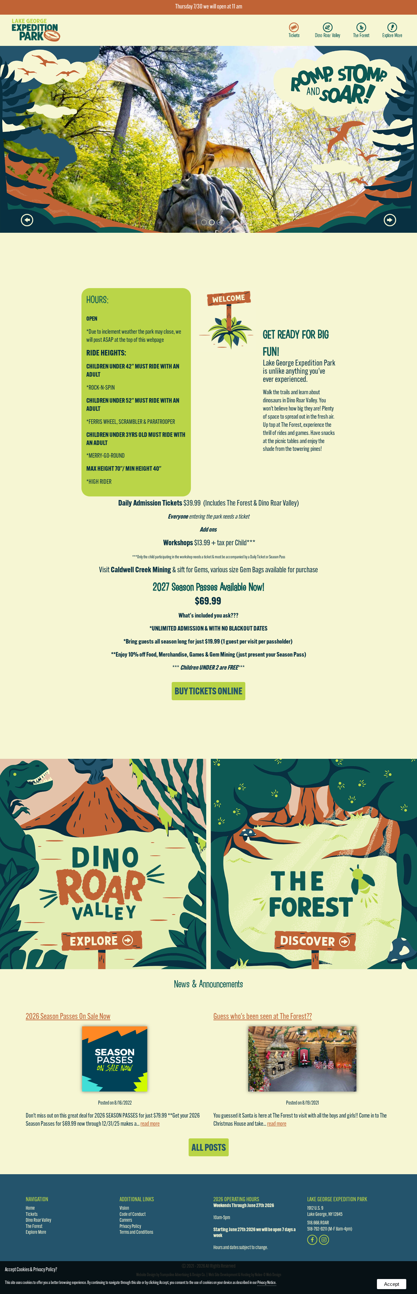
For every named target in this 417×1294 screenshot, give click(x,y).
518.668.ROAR (318, 1223)
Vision (124, 1208)
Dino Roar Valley (327, 35)
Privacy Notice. (266, 1283)
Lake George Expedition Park (337, 1200)
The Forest (361, 35)
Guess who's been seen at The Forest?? (262, 1017)
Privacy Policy (130, 1226)
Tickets (294, 35)
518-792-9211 (317, 1229)
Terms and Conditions (136, 1232)
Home (30, 1208)
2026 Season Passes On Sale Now (68, 1017)
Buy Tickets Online (208, 692)
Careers (126, 1220)
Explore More (392, 35)
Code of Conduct (133, 1214)
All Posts (209, 1148)
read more (150, 1124)
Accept (391, 1284)
